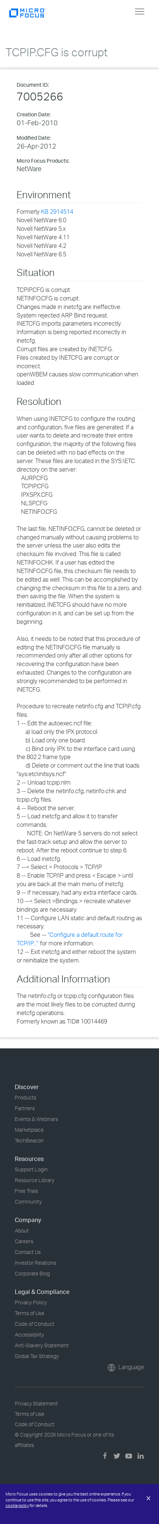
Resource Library (34, 1180)
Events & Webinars (36, 1119)
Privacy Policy (31, 1302)
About (22, 1230)
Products (25, 1097)
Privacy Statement (36, 1403)
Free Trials (26, 1191)
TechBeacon (29, 1140)
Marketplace (29, 1130)
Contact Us (28, 1252)
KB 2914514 (57, 211)
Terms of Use (29, 1313)
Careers (24, 1241)
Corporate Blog (32, 1273)
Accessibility (29, 1334)
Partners (25, 1108)
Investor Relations (35, 1263)
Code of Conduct (34, 1324)
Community (28, 1201)
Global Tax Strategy (37, 1356)
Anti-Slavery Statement (42, 1345)
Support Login (31, 1169)
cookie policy (17, 1505)
